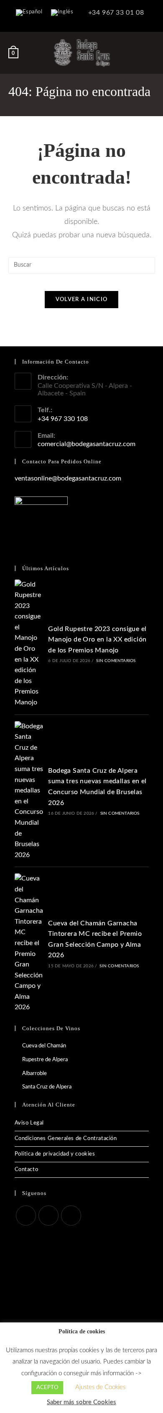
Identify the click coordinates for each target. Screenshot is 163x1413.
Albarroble (34, 1073)
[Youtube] (71, 1215)
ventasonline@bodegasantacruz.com (68, 478)
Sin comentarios (115, 661)
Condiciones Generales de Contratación (66, 1138)
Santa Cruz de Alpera (46, 1087)
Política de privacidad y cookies (55, 1154)
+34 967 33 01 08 (115, 12)
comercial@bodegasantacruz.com (86, 444)
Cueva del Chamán (44, 1046)
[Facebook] (26, 1215)
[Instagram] (48, 1215)
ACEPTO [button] (47, 1387)
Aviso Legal (29, 1123)
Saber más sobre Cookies (81, 1402)
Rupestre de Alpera (45, 1059)
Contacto (26, 1169)
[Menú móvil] (151, 52)
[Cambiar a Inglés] (62, 12)
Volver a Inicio (82, 299)
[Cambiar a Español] (29, 12)
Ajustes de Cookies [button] (100, 1387)
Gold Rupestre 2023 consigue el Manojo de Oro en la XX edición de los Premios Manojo (97, 640)
